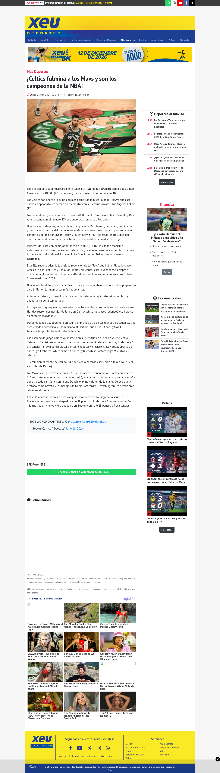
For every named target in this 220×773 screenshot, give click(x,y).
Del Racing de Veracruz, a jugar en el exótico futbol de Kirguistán (169, 123)
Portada (32, 40)
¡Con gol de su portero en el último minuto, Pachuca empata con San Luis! (174, 320)
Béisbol (142, 40)
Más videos (167, 529)
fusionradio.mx (76, 756)
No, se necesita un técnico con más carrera (167, 253)
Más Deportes (128, 40)
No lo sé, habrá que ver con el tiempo (167, 263)
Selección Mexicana (107, 40)
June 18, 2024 (75, 428)
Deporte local (157, 40)
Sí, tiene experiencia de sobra (166, 245)
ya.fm (102, 756)
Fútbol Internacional (81, 40)
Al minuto (184, 40)
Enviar (167, 272)
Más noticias (167, 182)
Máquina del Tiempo (169, 747)
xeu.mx (62, 756)
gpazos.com (114, 756)
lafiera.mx (92, 756)
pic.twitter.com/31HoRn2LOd (87, 422)
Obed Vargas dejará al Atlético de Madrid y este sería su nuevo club (170, 147)
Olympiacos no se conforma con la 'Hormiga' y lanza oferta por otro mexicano (174, 307)
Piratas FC (60, 40)
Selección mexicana (135, 754)
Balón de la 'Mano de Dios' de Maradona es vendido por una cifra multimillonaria (168, 171)
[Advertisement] (81, 540)
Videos (172, 40)
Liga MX (44, 40)
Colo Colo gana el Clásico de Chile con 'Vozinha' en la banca (174, 332)
